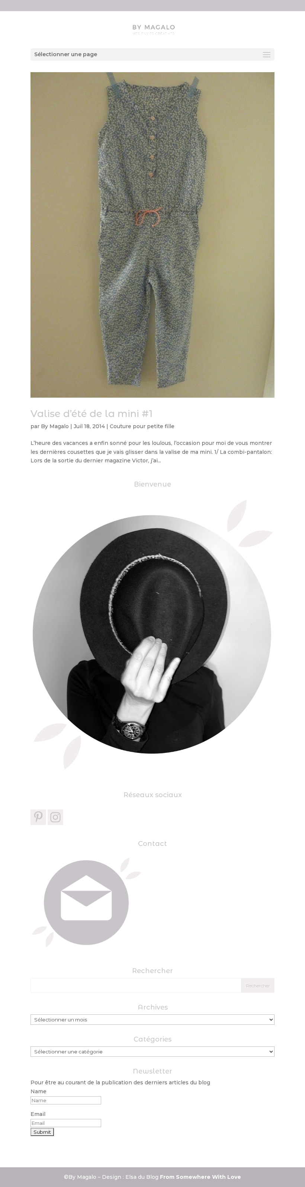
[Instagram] (55, 817)
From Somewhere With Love (200, 1177)
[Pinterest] (38, 817)
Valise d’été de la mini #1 (91, 414)
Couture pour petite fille (142, 426)
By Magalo (55, 426)
